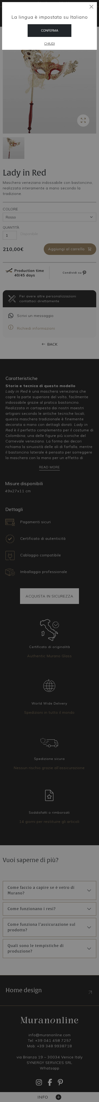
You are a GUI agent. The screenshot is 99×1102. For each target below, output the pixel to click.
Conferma (49, 30)
